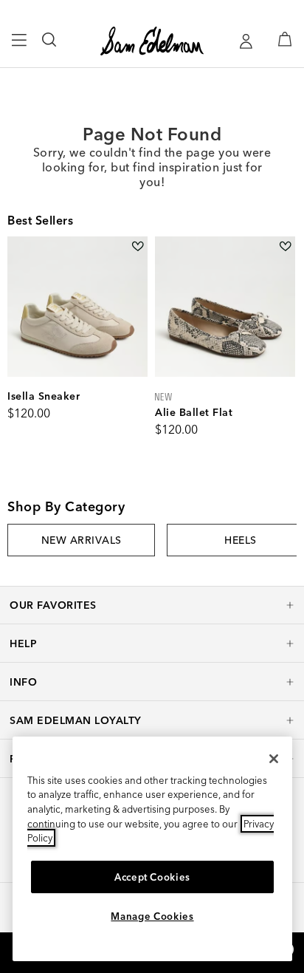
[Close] (274, 758)
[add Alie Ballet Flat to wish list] (285, 246)
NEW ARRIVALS (81, 540)
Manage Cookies (152, 916)
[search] (50, 46)
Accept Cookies (152, 877)
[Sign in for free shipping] (246, 41)
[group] (81, 540)
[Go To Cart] (285, 39)
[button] (152, 605)
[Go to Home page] (152, 41)
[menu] (19, 46)
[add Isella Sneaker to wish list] (138, 246)
